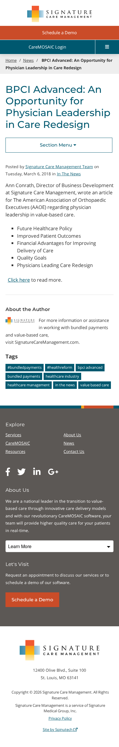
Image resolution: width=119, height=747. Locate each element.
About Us (72, 434)
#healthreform (59, 367)
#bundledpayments (25, 367)
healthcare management (29, 384)
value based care (94, 384)
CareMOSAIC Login (47, 47)
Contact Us (74, 451)
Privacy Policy (60, 718)
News (69, 443)
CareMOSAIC (17, 443)
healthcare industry (62, 376)
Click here (19, 279)
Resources (15, 451)
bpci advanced (90, 367)
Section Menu (56, 145)
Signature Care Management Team (59, 166)
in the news (65, 384)
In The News (69, 173)
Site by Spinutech (58, 729)
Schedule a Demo (59, 32)
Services (13, 434)
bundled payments (24, 376)
